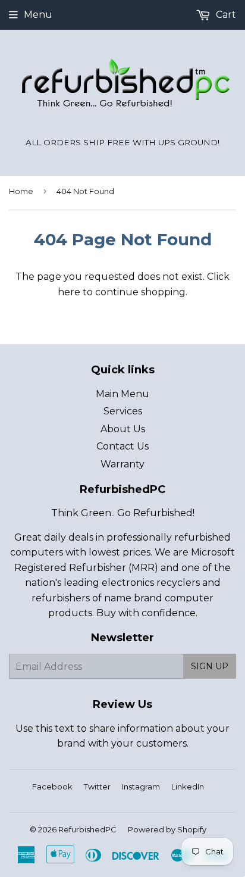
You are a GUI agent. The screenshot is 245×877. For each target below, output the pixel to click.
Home (21, 191)
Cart (224, 14)
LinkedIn (187, 786)
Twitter (97, 786)
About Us (122, 429)
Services (122, 411)
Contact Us (122, 446)
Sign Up (209, 666)
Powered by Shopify (167, 829)
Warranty (122, 464)
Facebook (52, 786)
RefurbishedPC (87, 829)
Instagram (141, 786)
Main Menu (122, 394)
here (69, 292)
